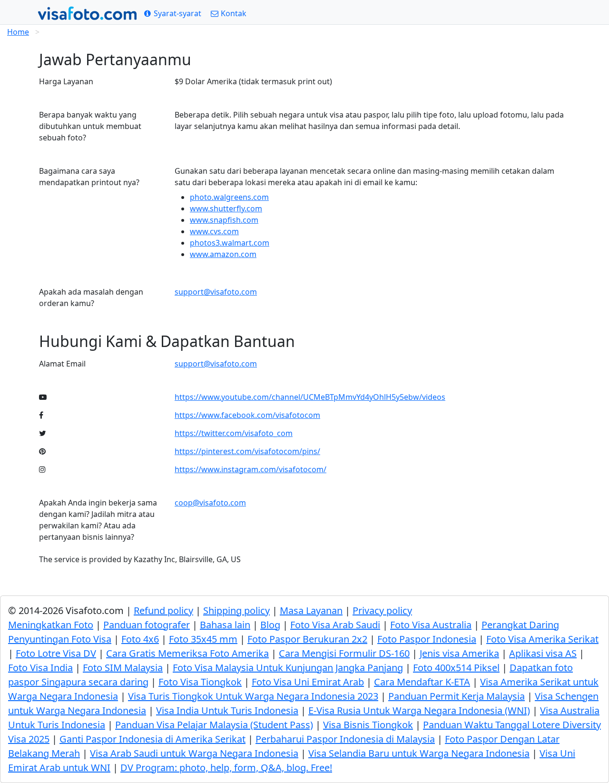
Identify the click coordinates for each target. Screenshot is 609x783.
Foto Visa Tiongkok (200, 681)
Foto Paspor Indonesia (426, 639)
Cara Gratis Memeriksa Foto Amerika (187, 653)
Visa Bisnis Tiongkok (368, 724)
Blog (270, 624)
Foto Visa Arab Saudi (335, 624)
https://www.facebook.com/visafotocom (247, 415)
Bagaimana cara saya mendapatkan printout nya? (89, 177)
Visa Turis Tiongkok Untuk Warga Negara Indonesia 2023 (253, 696)
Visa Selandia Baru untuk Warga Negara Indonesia (419, 753)
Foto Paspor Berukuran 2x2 (307, 639)
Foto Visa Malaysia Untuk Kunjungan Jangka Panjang (288, 667)
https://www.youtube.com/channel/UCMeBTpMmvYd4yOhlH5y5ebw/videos (310, 397)
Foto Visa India (40, 667)
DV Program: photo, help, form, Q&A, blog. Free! (226, 767)
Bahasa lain (225, 624)
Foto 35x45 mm (203, 639)
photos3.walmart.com (229, 243)
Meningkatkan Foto (50, 624)
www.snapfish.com (224, 220)
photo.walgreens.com (229, 197)
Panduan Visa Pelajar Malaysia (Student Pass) (214, 724)
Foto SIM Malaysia (123, 667)
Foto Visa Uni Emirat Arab (308, 681)
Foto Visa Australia (430, 624)
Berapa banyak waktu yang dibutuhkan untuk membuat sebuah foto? (90, 126)
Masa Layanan (311, 610)
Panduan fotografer (146, 624)
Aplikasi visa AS (543, 653)
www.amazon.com (223, 254)
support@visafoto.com (216, 292)
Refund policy (163, 610)
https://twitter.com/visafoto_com (234, 433)
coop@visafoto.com (210, 502)
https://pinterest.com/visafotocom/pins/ (247, 451)
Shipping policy (236, 610)
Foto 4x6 (140, 639)
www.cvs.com (214, 231)
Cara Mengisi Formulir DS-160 (344, 653)
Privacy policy (382, 610)
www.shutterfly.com (226, 208)
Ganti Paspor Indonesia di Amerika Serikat (152, 739)
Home (18, 32)
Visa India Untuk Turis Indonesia (227, 710)
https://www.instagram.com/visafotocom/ (250, 469)
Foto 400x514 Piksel (456, 667)
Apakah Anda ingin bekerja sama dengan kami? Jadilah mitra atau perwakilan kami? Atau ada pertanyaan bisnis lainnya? (98, 519)
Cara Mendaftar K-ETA (422, 681)
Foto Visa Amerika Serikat (542, 639)
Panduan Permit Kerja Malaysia (456, 696)
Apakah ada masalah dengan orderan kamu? (91, 297)
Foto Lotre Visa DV (56, 653)
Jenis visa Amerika (459, 653)
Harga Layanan (66, 81)
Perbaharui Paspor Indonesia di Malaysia (345, 739)
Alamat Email (62, 363)
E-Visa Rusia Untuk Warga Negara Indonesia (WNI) (419, 710)
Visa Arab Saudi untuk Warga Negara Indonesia (194, 753)
